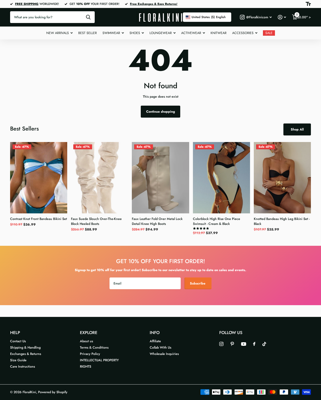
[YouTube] (243, 344)
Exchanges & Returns (25, 353)
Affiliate (155, 341)
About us (86, 341)
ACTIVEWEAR (191, 33)
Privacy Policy (90, 353)
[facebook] (254, 344)
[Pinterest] (232, 344)
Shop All (297, 129)
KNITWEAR (219, 33)
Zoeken (88, 17)
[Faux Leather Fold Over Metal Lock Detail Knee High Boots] (160, 177)
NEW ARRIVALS (57, 33)
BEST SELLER (87, 33)
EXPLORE (88, 333)
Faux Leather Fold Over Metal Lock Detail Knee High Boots (157, 221)
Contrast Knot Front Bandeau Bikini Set (38, 218)
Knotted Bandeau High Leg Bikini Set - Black (282, 221)
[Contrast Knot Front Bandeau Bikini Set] (38, 177)
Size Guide (18, 360)
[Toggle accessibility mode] (308, 4)
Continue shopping (160, 111)
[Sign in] (282, 17)
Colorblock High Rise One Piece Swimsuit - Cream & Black (216, 221)
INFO (155, 333)
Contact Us (18, 341)
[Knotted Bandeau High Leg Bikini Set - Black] (282, 177)
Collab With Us (160, 347)
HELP (15, 333)
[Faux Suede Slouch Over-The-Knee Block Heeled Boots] (99, 177)
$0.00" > (303, 16)
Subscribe (198, 283)
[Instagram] (221, 344)
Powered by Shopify (52, 392)
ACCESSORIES (243, 33)
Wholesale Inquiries (164, 353)
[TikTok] (264, 344)
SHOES (134, 33)
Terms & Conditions (94, 347)
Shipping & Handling (25, 347)
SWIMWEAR (111, 33)
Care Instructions (22, 366)
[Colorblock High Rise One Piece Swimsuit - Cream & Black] (221, 177)
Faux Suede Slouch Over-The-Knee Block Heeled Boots (96, 221)
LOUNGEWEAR (160, 33)
